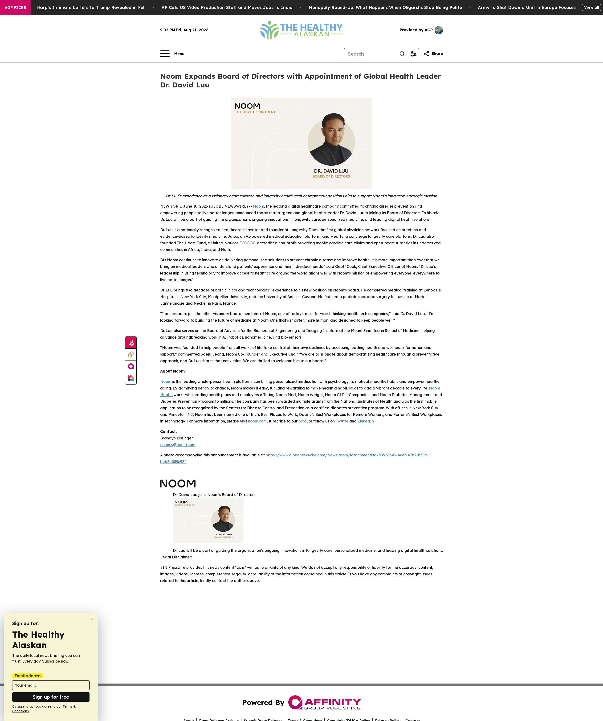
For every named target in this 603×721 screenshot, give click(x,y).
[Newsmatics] (130, 378)
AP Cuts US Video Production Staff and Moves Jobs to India (227, 7)
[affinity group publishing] (130, 366)
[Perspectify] (130, 354)
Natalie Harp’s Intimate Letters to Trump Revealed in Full (82, 7)
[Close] (92, 618)
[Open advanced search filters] (413, 53)
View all (591, 7)
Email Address (28, 675)
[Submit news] (130, 343)
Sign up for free (51, 697)
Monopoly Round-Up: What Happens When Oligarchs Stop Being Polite (385, 7)
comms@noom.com (177, 444)
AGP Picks (15, 7)
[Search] (402, 53)
